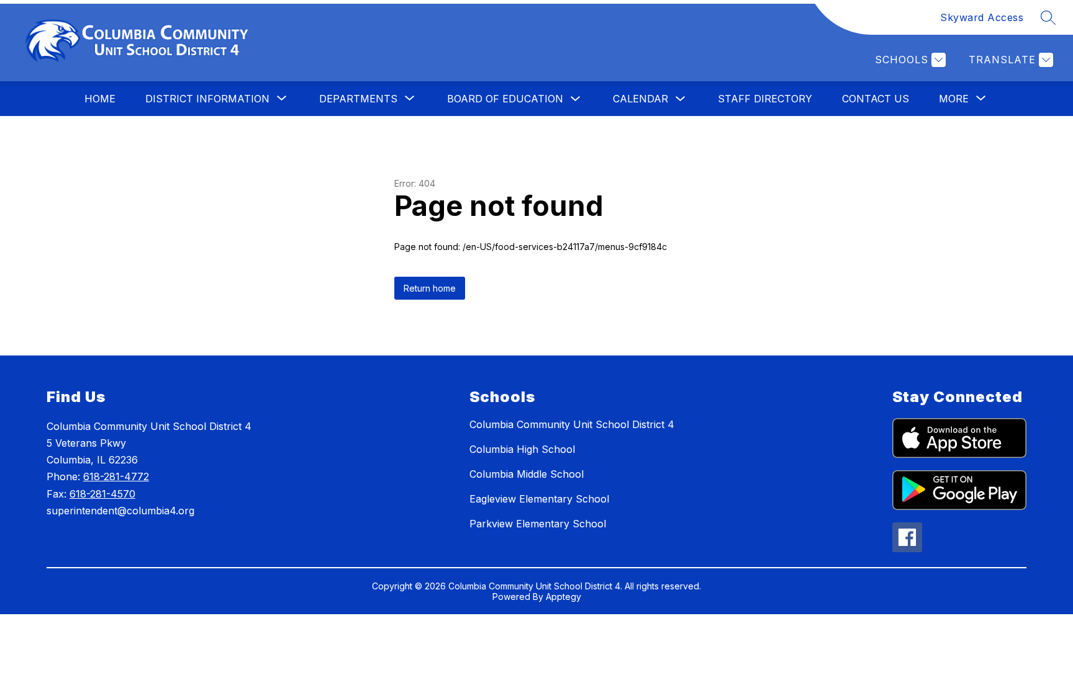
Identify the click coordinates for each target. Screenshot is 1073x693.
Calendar (640, 98)
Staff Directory (765, 98)
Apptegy (563, 596)
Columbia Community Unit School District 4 (571, 424)
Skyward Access (981, 17)
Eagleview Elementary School (539, 499)
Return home (430, 288)
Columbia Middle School (526, 474)
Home (99, 98)
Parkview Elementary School (537, 523)
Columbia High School (522, 449)
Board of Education (505, 98)
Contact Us (875, 98)
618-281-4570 (102, 494)
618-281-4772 (116, 476)
